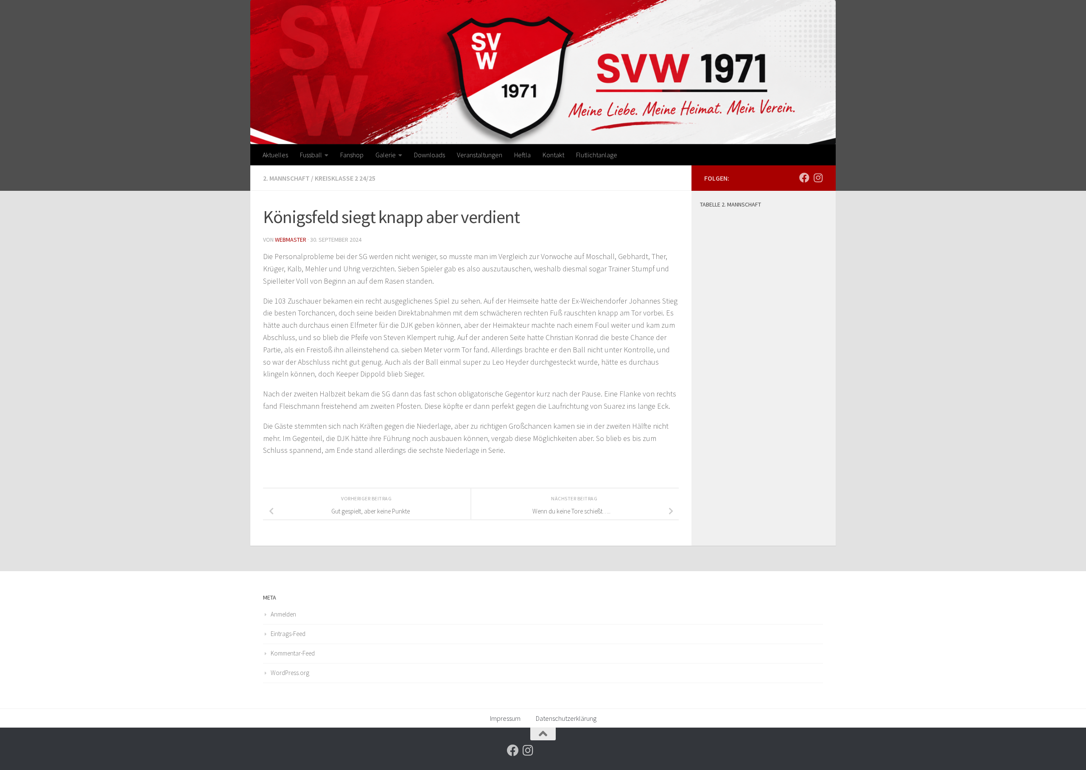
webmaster (290, 239)
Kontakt (553, 155)
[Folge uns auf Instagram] (818, 178)
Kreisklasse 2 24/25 (345, 178)
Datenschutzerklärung (566, 718)
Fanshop (352, 155)
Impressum (505, 718)
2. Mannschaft (286, 178)
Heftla (522, 155)
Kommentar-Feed (293, 653)
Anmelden (283, 614)
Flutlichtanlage (596, 155)
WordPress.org (290, 673)
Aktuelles (275, 155)
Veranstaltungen (479, 155)
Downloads (429, 155)
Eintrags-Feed (288, 634)
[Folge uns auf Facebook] (804, 178)
